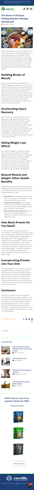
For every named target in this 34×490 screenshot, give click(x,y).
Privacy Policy (26, 483)
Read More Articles (9, 319)
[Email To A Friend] (31, 322)
